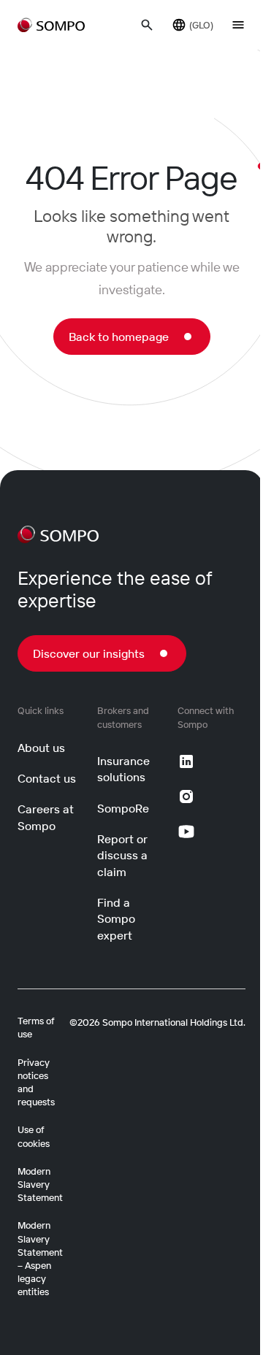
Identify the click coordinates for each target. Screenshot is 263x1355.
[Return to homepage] (51, 25)
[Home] (58, 534)
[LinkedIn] (186, 761)
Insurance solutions (123, 768)
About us (41, 747)
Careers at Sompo (46, 817)
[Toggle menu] (238, 25)
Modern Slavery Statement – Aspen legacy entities (40, 1258)
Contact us (47, 778)
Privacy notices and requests (36, 1082)
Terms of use (36, 1027)
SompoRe (123, 808)
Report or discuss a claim (122, 855)
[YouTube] (186, 831)
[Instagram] (186, 796)
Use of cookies (34, 1136)
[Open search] (147, 25)
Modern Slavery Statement (40, 1184)
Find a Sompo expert (116, 919)
